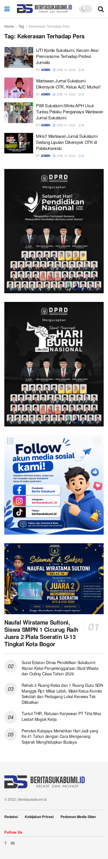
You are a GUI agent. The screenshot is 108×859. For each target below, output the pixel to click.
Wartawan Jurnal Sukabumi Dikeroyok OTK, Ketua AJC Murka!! (68, 84)
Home (9, 26)
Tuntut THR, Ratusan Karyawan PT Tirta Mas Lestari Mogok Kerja (61, 716)
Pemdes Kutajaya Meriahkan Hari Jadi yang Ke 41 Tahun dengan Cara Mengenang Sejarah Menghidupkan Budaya (60, 736)
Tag (21, 26)
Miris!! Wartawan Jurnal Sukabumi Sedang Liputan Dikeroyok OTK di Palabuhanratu (66, 142)
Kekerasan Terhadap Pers (49, 26)
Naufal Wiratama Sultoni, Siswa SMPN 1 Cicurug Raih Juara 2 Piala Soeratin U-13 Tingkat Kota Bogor (41, 633)
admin (45, 70)
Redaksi (11, 816)
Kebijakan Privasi (39, 816)
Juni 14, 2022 (66, 70)
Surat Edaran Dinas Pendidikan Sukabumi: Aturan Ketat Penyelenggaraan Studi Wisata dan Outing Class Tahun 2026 (60, 667)
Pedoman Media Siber (78, 816)
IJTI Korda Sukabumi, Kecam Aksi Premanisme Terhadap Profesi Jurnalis (67, 56)
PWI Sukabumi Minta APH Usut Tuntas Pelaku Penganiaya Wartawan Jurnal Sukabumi (69, 111)
